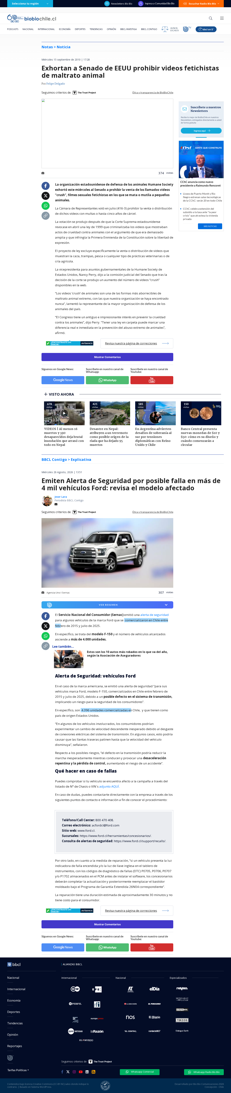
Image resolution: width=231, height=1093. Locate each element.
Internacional (46, 29)
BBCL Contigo (149, 29)
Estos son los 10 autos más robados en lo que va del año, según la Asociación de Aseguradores (127, 653)
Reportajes (14, 1046)
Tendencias (96, 29)
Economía (65, 29)
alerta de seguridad (154, 615)
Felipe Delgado (55, 84)
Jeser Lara (61, 496)
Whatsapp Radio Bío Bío (206, 1072)
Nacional (28, 29)
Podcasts (12, 29)
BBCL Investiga (128, 29)
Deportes (80, 29)
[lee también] (69, 659)
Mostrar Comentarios (107, 357)
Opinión (111, 29)
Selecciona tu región (25, 3)
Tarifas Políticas (17, 1070)
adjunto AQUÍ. (109, 786)
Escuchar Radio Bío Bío (202, 3)
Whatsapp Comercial (142, 1071)
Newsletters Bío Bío (121, 3)
